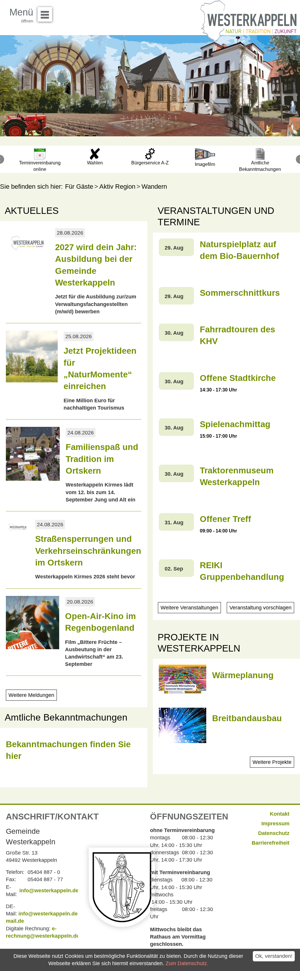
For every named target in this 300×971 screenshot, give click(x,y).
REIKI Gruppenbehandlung (242, 571)
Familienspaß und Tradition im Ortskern (102, 458)
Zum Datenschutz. (187, 963)
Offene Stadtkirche (238, 378)
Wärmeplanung (243, 675)
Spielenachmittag (235, 424)
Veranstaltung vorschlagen (260, 608)
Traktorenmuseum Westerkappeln (237, 476)
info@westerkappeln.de (49, 890)
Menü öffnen (45, 14)
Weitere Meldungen (31, 695)
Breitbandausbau (247, 718)
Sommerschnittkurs (240, 293)
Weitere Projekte (272, 762)
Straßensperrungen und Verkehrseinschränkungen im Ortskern (88, 550)
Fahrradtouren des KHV (237, 335)
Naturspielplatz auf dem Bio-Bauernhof (239, 250)
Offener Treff (225, 519)
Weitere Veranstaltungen (189, 608)
